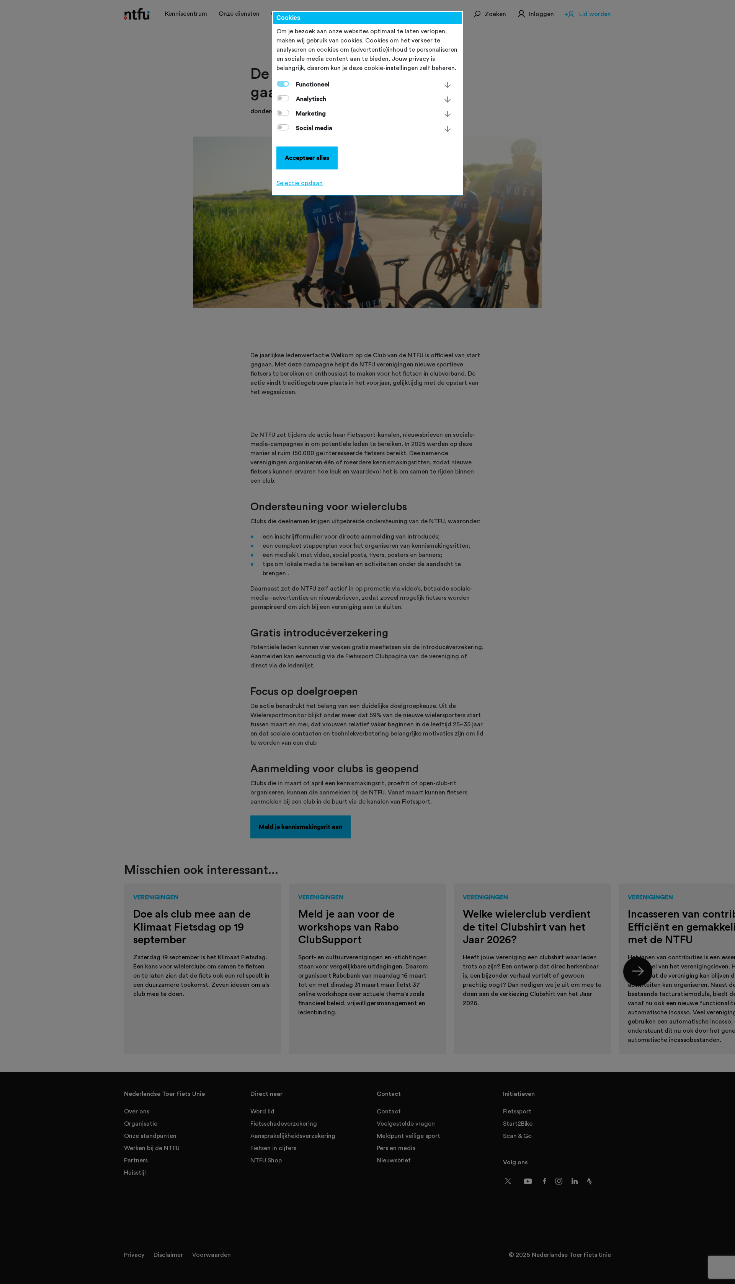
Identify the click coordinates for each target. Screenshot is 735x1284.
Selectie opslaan (299, 183)
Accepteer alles (307, 158)
